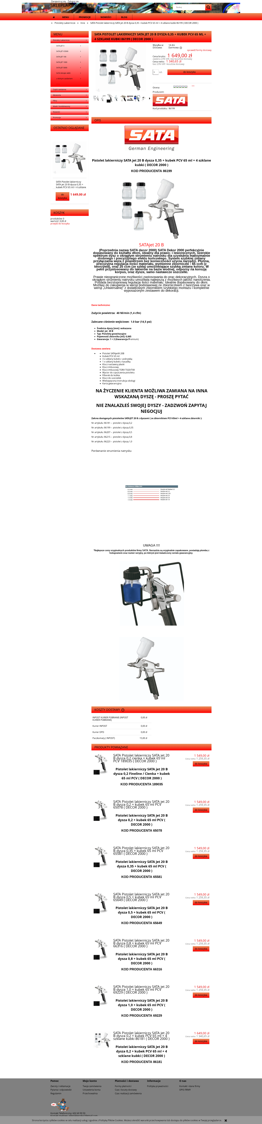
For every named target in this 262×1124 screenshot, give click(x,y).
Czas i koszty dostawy (126, 1089)
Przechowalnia (90, 1093)
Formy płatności (123, 1086)
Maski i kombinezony (61, 106)
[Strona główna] (53, 17)
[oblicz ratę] (193, 88)
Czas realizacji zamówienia (128, 1093)
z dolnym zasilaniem (64, 78)
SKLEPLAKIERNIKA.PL (71, 5)
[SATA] (170, 99)
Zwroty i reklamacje (60, 1086)
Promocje (57, 117)
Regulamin (55, 1093)
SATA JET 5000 (61, 68)
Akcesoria (57, 95)
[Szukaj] (208, 7)
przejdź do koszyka (60, 223)
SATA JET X (60, 46)
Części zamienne (59, 89)
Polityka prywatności (157, 1086)
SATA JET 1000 (61, 62)
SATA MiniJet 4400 (63, 73)
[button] (149, 98)
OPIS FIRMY (185, 1089)
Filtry (55, 101)
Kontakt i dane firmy (189, 1086)
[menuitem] (65, 17)
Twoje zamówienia (92, 1086)
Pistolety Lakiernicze (61, 40)
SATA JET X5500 (62, 51)
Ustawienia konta (91, 1089)
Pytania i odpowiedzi (61, 1089)
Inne (58, 84)
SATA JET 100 (61, 57)
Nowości (56, 112)
